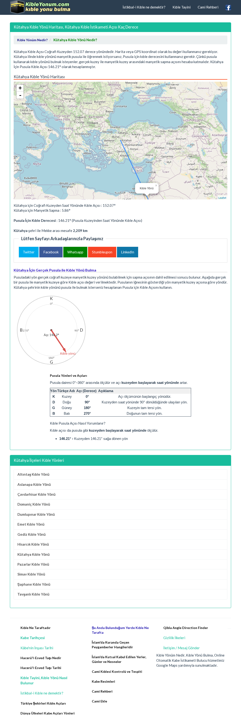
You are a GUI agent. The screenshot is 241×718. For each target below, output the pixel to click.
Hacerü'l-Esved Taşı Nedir (40, 658)
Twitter (29, 252)
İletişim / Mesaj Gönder (181, 648)
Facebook (51, 252)
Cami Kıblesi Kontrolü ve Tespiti (117, 671)
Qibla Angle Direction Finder (185, 628)
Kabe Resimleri (103, 681)
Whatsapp (75, 252)
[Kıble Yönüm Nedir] (40, 7)
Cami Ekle (99, 701)
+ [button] (20, 88)
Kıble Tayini (182, 7)
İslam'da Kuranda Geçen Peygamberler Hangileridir (112, 644)
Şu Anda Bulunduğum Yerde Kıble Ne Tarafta (120, 630)
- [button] (20, 95)
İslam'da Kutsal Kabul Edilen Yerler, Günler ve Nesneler (119, 659)
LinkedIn (127, 252)
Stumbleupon (102, 252)
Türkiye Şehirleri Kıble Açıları (43, 703)
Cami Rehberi (208, 7)
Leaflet (222, 197)
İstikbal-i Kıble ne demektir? (144, 7)
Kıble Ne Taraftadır (35, 628)
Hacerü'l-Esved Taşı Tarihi (40, 668)
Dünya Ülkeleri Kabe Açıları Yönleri (47, 713)
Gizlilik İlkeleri (174, 638)
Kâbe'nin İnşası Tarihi (36, 648)
